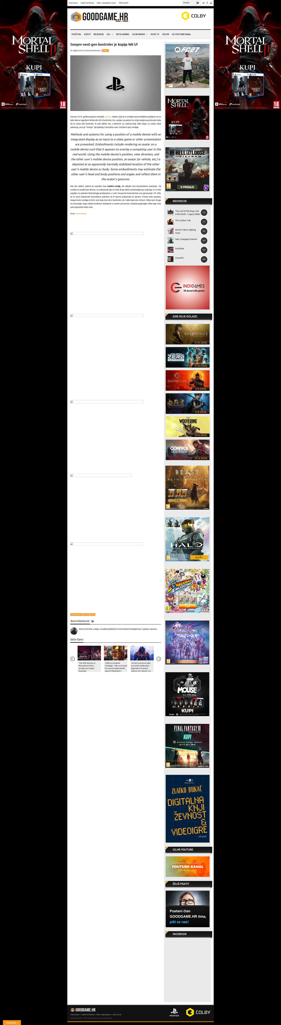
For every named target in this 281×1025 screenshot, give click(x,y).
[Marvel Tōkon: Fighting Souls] (169, 231)
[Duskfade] (169, 250)
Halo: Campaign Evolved (186, 239)
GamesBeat (81, 213)
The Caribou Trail (183, 220)
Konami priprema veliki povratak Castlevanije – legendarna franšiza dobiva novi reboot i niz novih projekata (141, 668)
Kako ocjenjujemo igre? (106, 3)
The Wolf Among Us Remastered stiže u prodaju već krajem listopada (87, 667)
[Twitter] (203, 3)
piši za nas (117, 1014)
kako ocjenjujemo (103, 1014)
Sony (86, 615)
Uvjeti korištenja (87, 3)
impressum (75, 1014)
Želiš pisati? (123, 3)
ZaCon (165, 34)
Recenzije (99, 34)
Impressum (73, 3)
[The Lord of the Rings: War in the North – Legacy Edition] (169, 212)
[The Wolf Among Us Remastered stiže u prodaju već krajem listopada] (89, 653)
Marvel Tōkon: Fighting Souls (185, 231)
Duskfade (179, 248)
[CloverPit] (169, 259)
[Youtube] (211, 3)
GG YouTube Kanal (181, 34)
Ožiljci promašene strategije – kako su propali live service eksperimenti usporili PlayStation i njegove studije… (116, 668)
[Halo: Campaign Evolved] (169, 240)
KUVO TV (155, 34)
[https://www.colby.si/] (176, 19)
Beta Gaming (122, 34)
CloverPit (179, 258)
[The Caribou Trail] (169, 222)
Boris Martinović (93, 51)
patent (108, 116)
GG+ (108, 34)
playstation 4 (76, 615)
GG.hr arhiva (138, 34)
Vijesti (87, 34)
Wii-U (92, 615)
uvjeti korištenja (88, 1014)
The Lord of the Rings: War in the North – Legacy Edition (188, 212)
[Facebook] (207, 3)
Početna (76, 34)
